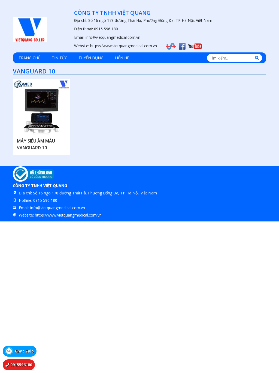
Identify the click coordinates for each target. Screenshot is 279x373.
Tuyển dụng (91, 57)
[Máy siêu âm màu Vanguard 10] (41, 107)
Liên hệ (122, 57)
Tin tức (59, 57)
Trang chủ (30, 57)
